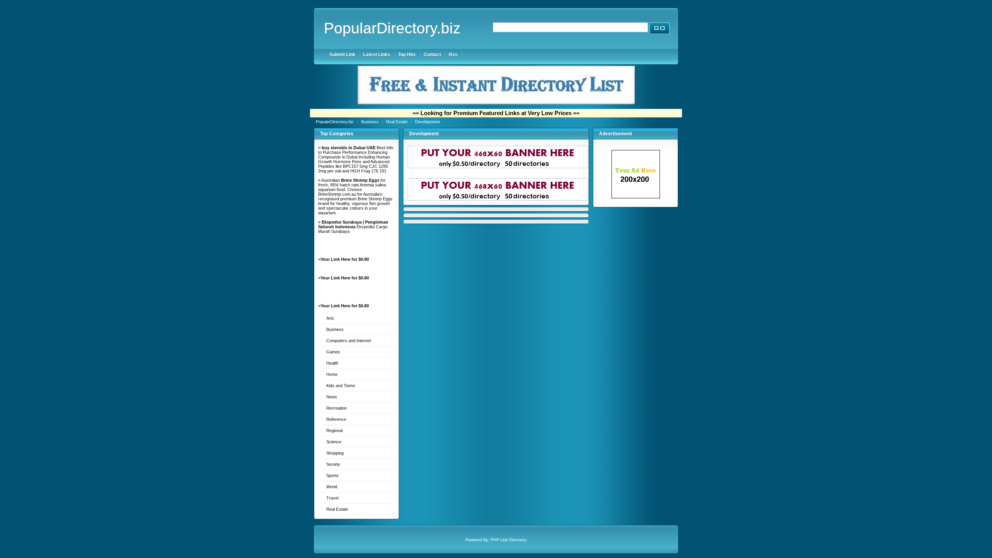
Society (333, 464)
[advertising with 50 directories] (635, 197)
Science (333, 441)
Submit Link (342, 54)
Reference (336, 419)
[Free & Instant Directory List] (496, 102)
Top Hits (407, 54)
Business (370, 121)
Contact (432, 54)
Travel (332, 498)
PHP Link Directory (509, 539)
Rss (453, 54)
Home (332, 374)
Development (427, 121)
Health (332, 363)
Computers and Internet (348, 340)
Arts (330, 318)
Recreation (336, 408)
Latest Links (376, 54)
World (331, 486)
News (331, 396)
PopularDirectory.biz (392, 28)
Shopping (335, 453)
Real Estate (397, 121)
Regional (334, 430)
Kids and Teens (340, 385)
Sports (332, 475)
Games (333, 352)
